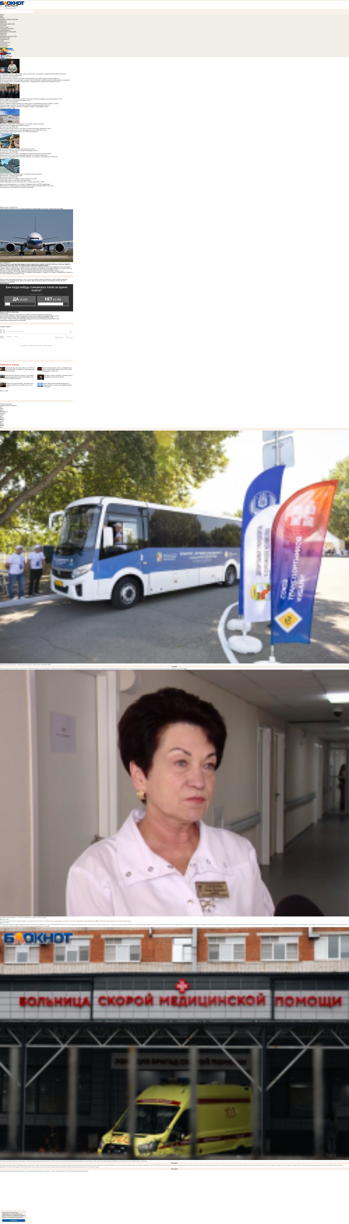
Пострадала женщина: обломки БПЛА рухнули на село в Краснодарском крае (19, 1171)
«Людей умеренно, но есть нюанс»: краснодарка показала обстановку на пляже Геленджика (25, 153)
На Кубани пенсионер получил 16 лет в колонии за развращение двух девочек (165, 668)
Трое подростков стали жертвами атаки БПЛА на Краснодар (254, 924)
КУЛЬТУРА (3, 25)
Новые (2, 336)
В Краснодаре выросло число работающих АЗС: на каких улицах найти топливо (22, 181)
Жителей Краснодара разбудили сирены (77, 1161)
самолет (6, 320)
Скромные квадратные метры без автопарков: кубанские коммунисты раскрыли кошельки (25, 105)
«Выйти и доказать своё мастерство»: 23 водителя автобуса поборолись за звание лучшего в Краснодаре (23, 664)
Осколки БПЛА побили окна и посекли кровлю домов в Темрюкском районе (70, 924)
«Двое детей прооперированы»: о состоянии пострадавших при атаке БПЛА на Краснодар (22, 917)
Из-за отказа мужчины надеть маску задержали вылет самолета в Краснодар (21, 317)
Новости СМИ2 (4, 391)
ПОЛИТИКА (3, 35)
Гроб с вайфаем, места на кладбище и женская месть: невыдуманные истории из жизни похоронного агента (30, 81)
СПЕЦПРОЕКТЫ (4, 39)
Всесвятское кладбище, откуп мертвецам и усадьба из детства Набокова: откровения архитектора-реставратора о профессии (35, 80)
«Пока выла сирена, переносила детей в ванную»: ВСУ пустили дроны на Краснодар (47, 1161)
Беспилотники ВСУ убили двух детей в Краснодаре (13, 1161)
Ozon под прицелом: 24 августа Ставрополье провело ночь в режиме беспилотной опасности (23, 921)
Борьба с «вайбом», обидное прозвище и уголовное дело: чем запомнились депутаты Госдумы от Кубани (29, 103)
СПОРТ (2, 41)
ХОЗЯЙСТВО (3, 44)
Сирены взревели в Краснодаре (81, 1171)
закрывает (29, 272)
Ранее (16, 336)
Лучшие (9, 336)
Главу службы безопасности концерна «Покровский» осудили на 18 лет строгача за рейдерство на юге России (27, 924)
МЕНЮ (2, 15)
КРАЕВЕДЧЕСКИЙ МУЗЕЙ (7, 24)
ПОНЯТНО (13, 1220)
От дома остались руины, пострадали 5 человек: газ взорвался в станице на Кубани (282, 1165)
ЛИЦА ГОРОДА (4, 27)
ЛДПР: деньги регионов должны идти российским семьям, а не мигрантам (130, 1161)
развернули (34, 271)
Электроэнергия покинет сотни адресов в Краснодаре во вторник (131, 668)
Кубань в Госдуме (5, 83)
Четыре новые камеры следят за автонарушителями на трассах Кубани (18, 1165)
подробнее (14, 405)
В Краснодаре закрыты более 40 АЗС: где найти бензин (15, 180)
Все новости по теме (5, 77)
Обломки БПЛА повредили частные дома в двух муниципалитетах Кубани (176, 1165)
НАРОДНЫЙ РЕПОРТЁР (7, 28)
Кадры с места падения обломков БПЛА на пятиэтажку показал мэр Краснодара (220, 924)
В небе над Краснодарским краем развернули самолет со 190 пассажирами (21, 314)
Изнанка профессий (5, 58)
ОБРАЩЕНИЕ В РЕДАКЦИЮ (8, 31)
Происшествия (4, 207)
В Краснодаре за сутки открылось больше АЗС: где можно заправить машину (42, 1166)
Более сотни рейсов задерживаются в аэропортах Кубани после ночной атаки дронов (149, 924)
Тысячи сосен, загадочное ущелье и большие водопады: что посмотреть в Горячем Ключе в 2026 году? (29, 156)
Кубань (2, 320)
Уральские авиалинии (20, 320)
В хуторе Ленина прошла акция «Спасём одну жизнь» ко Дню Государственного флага (89, 1165)
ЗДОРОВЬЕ (3, 21)
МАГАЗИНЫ (8, 56)
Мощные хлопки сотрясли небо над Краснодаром (100, 1161)
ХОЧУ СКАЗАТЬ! (4, 45)
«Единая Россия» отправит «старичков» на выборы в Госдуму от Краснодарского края (24, 106)
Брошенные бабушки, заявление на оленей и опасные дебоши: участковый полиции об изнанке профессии (29, 78)
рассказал (19, 279)
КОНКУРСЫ (3, 22)
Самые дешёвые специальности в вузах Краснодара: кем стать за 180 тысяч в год (23, 130)
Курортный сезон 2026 (6, 133)
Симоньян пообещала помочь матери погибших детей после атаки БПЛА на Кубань (80, 1166)
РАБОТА (10, 48)
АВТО (1, 16)
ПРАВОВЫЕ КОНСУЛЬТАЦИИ (8, 36)
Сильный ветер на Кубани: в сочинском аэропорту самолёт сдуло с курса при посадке (24, 316)
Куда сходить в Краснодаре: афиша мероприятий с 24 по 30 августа (52, 1165)
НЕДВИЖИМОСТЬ (5, 30)
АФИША (2, 18)
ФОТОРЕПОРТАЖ (5, 42)
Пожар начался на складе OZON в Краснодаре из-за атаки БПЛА (35, 926)
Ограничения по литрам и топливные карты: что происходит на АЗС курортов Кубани (109, 924)
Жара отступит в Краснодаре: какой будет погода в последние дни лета (53, 668)
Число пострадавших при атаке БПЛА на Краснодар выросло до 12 (285, 924)
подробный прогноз (5, 405)
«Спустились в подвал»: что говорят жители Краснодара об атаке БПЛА (56, 1171)
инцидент (11, 320)
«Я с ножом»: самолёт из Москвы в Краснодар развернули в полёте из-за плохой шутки (24, 319)
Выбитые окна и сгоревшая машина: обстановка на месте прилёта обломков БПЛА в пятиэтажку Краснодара (71, 921)
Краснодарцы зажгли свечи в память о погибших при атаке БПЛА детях (18, 668)
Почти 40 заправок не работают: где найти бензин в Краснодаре (185, 924)
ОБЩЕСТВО (3, 33)
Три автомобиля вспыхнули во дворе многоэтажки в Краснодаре (318, 1165)
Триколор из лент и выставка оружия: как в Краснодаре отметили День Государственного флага (132, 1165)
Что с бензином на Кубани (7, 158)
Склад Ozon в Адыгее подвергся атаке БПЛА (312, 924)
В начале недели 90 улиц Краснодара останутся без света (208, 1165)
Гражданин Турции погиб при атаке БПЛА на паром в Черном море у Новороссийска (242, 1165)
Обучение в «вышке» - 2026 (7, 108)
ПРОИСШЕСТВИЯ (5, 38)
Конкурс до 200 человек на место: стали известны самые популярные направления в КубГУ (25, 128)
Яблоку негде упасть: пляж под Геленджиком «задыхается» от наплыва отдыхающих (23, 155)
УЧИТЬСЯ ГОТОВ (9, 50)
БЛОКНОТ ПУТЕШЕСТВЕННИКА (9, 19)
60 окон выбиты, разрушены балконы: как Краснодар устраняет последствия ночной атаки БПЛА (92, 668)
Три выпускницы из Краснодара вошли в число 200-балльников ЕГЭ (19, 131)
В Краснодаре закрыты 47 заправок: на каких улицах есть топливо (18, 178)
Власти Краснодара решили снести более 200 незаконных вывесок (116, 921)
